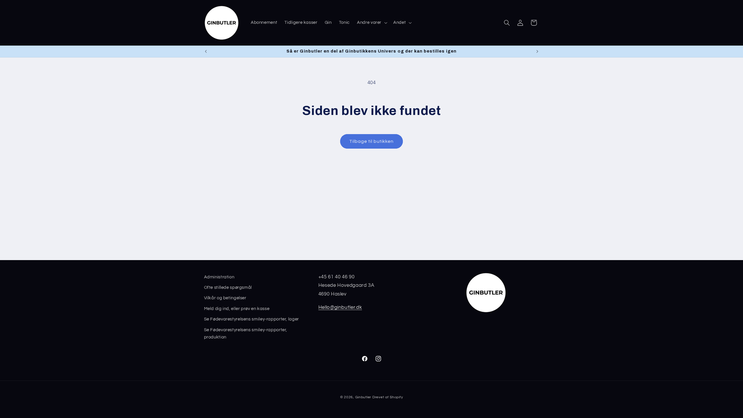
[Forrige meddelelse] (205, 51)
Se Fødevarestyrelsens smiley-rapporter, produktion (245, 334)
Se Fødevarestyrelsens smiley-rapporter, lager (251, 319)
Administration (219, 277)
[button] (372, 22)
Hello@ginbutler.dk (340, 307)
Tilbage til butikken (371, 141)
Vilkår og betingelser (225, 298)
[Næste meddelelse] (537, 51)
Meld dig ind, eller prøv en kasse (237, 309)
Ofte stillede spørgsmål (228, 287)
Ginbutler (363, 397)
